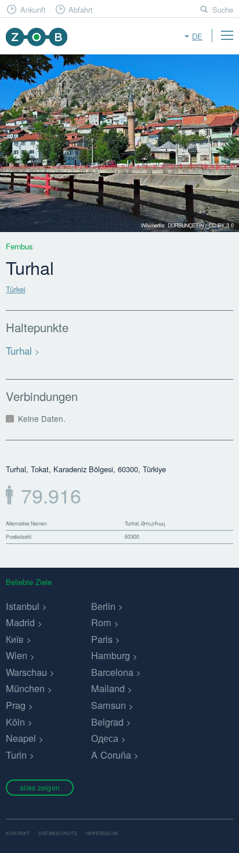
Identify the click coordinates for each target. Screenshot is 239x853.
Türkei (16, 289)
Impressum (102, 833)
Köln (15, 722)
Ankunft (33, 9)
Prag (16, 705)
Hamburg (110, 655)
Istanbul (22, 606)
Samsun (108, 705)
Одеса (104, 738)
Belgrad (107, 722)
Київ (15, 639)
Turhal (19, 350)
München (25, 688)
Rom (101, 622)
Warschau (26, 672)
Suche (222, 9)
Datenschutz (58, 833)
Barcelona (112, 672)
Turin (16, 755)
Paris (102, 639)
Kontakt (18, 833)
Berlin (103, 606)
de (197, 36)
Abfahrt (80, 9)
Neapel (21, 738)
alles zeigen (40, 787)
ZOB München (36, 37)
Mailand (108, 688)
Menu (227, 35)
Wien (16, 655)
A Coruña (111, 755)
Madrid (20, 622)
